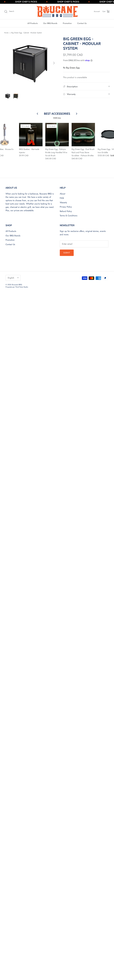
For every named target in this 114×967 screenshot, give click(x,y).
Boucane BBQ (17, 284)
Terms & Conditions (68, 215)
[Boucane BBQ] (57, 11)
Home (6, 32)
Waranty (63, 202)
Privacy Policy (66, 206)
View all (57, 118)
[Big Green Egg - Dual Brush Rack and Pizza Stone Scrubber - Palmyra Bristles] (83, 134)
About (62, 193)
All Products (32, 23)
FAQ (62, 198)
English (11, 277)
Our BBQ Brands (50, 23)
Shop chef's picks (20, 1)
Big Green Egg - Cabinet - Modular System (26, 32)
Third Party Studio (21, 287)
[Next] (54, 63)
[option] (30, 63)
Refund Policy (66, 211)
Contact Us (82, 23)
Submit (66, 252)
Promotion (67, 23)
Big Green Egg (73, 67)
